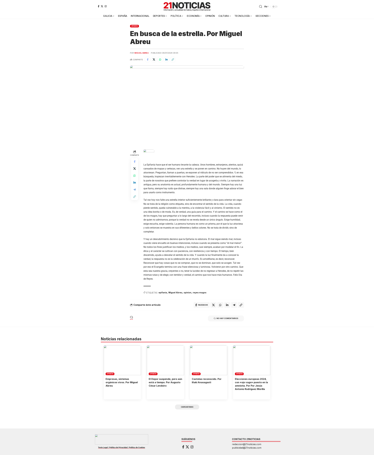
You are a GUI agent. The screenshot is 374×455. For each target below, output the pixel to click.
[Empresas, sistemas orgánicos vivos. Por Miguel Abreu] (122, 360)
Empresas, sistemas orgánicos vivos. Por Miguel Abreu (122, 382)
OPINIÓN (134, 26)
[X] (102, 6)
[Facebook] (98, 6)
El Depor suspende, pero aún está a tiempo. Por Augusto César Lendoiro (165, 382)
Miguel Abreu (141, 53)
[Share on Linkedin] (166, 59)
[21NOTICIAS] (187, 6)
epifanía (163, 292)
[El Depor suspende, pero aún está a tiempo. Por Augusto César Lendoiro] (165, 360)
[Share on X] (154, 59)
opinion (187, 292)
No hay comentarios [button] (227, 318)
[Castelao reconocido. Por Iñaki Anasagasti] (208, 360)
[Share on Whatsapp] (160, 59)
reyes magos (199, 292)
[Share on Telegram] (134, 189)
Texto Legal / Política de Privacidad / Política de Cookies (121, 447)
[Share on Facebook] (147, 59)
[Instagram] (105, 6)
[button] (260, 6)
